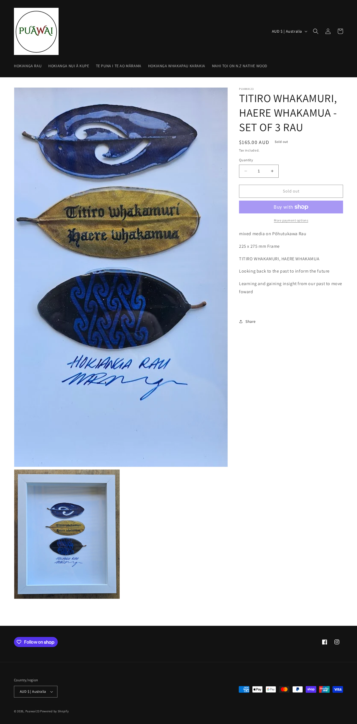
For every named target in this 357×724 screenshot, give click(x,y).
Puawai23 (32, 711)
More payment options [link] (291, 220)
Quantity (246, 160)
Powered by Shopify (54, 711)
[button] (316, 31)
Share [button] (250, 321)
